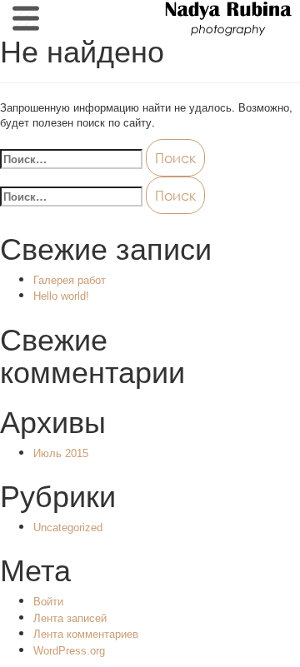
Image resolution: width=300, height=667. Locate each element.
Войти (48, 601)
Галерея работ (69, 280)
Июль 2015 (60, 453)
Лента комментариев (85, 634)
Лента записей (70, 618)
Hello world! (61, 296)
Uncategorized (67, 527)
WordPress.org (69, 651)
